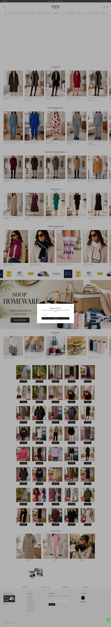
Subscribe (55, 318)
